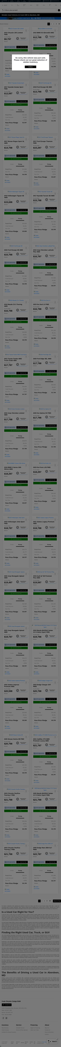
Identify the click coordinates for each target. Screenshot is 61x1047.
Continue (30, 66)
